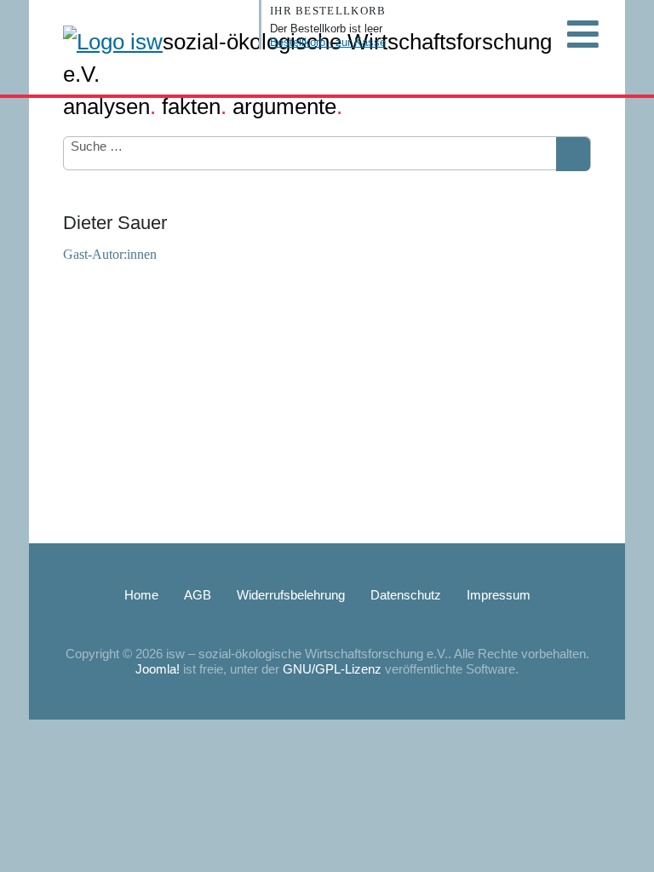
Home (141, 595)
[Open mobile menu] (582, 34)
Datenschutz (405, 595)
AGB (197, 595)
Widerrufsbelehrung (291, 595)
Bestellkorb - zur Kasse (328, 42)
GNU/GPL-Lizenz (332, 669)
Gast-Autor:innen (110, 254)
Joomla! (157, 669)
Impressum (499, 595)
